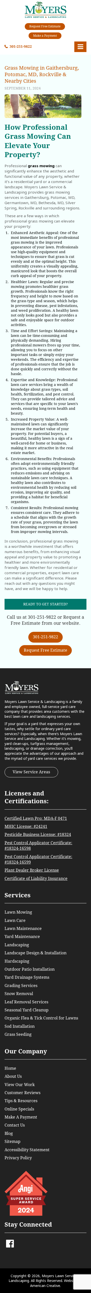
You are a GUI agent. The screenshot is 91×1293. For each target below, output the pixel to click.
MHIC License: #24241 (26, 826)
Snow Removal (19, 993)
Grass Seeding (18, 1034)
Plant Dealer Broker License (32, 870)
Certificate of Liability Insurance (36, 878)
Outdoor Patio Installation (30, 969)
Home (10, 1068)
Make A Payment (21, 1117)
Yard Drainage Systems (27, 977)
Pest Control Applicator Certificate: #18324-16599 (38, 859)
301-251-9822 (21, 46)
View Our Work (20, 1084)
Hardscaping (17, 961)
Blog (9, 1133)
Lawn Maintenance (23, 928)
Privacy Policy (18, 1157)
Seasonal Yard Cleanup (27, 1010)
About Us (13, 1076)
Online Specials (19, 1109)
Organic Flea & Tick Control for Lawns (41, 1018)
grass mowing (41, 165)
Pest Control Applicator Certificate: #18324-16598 (38, 845)
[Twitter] (16, 1241)
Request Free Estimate (44, 26)
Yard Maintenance (22, 936)
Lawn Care (15, 920)
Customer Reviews (22, 1092)
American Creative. (45, 1285)
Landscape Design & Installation (35, 953)
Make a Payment (45, 35)
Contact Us (15, 1125)
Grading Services (21, 985)
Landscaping (17, 945)
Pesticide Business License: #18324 (38, 834)
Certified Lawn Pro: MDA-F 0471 (36, 818)
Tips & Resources (21, 1100)
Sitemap (12, 1141)
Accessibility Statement (27, 1149)
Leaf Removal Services (26, 1002)
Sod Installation (20, 1026)
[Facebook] (10, 1245)
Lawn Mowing (18, 912)
